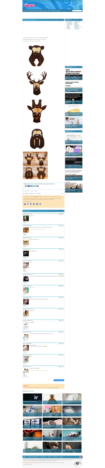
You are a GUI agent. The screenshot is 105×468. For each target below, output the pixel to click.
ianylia (24, 366)
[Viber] (31, 186)
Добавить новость (43, 10)
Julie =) (24, 343)
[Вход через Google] (34, 204)
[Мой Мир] (30, 186)
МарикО (24, 214)
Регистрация (32, 0)
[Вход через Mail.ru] (37, 204)
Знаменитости (69, 24)
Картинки (68, 25)
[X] (28, 186)
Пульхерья (25, 274)
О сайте (24, 456)
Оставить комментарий (59, 380)
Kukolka (24, 237)
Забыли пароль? (27, 0)
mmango (32, 193)
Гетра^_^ (24, 260)
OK (43, 0)
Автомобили (76, 25)
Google (45, 0)
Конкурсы (68, 28)
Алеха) (24, 225)
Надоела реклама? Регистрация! (33, 10)
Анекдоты (76, 22)
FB (42, 0)
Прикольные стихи (77, 26)
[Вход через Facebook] (28, 204)
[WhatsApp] (33, 186)
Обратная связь (44, 456)
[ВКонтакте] (25, 186)
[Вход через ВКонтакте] (25, 204)
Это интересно (69, 22)
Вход (24, 0)
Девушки (75, 23)
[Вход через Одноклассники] (31, 204)
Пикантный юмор (70, 23)
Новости (68, 26)
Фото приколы (69, 21)
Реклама (49, 456)
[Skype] (34, 186)
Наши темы (76, 27)
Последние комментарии (55, 10)
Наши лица (69, 27)
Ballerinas (24, 355)
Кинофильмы (76, 24)
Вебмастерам (55, 456)
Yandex (50, 0)
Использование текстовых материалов (30, 462)
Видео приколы (77, 21)
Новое (49, 10)
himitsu (24, 297)
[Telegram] (36, 186)
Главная (24, 10)
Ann (23, 249)
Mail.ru (48, 0)
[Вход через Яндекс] (40, 204)
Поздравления (77, 28)
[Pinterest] (37, 186)
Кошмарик (25, 320)
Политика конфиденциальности (33, 456)
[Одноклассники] (27, 186)
